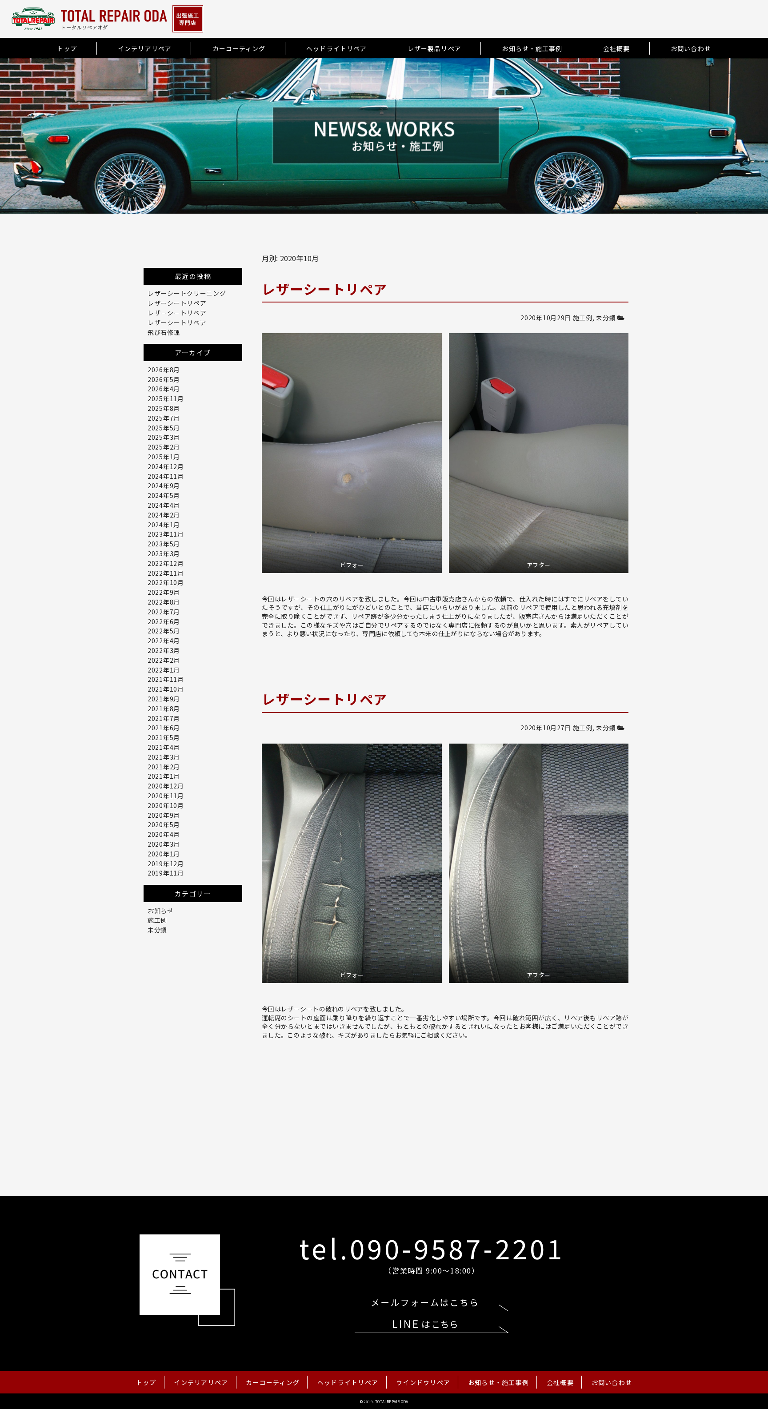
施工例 (582, 317)
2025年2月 (164, 446)
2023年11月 (166, 533)
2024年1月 (164, 524)
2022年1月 (164, 669)
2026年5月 (164, 379)
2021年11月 (166, 679)
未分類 (606, 317)
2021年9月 (164, 698)
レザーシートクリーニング (187, 293)
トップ (67, 48)
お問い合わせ (691, 48)
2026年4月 (164, 388)
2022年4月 (164, 640)
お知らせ (161, 910)
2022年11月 (166, 573)
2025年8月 (164, 408)
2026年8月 (164, 369)
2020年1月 (164, 853)
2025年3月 (164, 437)
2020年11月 (166, 795)
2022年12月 (166, 563)
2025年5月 (164, 427)
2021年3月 (164, 756)
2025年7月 (164, 418)
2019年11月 (166, 872)
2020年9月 (164, 815)
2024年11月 (166, 476)
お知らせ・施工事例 (532, 48)
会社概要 (616, 48)
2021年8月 (164, 708)
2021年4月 (164, 747)
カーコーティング (239, 48)
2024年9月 (164, 485)
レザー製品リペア (434, 48)
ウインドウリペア (423, 1382)
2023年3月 (164, 553)
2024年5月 (164, 495)
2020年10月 (166, 805)
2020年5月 (164, 824)
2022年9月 (164, 592)
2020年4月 (164, 834)
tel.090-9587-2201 (431, 1247)
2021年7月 (164, 718)
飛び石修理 (164, 332)
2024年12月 (166, 466)
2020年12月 (166, 785)
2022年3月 (164, 650)
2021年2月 (164, 766)
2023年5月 (164, 543)
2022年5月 (164, 630)
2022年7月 (164, 611)
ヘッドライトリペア (336, 48)
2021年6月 (164, 727)
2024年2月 (164, 514)
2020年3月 (164, 844)
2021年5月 (164, 737)
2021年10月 (166, 689)
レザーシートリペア (177, 303)
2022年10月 (166, 582)
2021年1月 (164, 776)
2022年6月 (164, 621)
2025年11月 (166, 398)
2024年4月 (164, 505)
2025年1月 (164, 456)
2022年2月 (164, 660)
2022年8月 (164, 601)
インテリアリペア (145, 48)
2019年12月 (166, 863)
